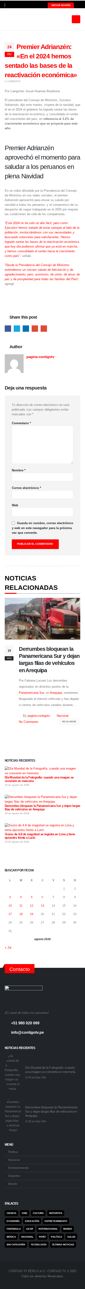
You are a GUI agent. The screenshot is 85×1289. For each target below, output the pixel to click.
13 (42, 905)
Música (11, 1237)
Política (13, 1151)
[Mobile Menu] (76, 19)
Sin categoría (16, 1244)
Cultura (38, 1213)
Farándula (14, 1229)
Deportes (14, 1175)
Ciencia (11, 1213)
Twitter (17, 328)
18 (21, 914)
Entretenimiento (18, 1167)
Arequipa (56, 692)
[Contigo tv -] (16, 19)
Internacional (48, 1229)
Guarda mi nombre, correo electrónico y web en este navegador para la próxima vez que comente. (42, 527)
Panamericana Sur (31, 692)
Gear (29, 1229)
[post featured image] (42, 619)
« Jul (8, 947)
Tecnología (39, 1244)
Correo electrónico (26, 488)
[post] (41, 770)
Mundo (12, 1183)
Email (44, 328)
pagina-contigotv (40, 357)
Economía (13, 1221)
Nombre (19, 470)
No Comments (28, 722)
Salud (71, 1237)
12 (31, 905)
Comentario (21, 423)
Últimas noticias (63, 1244)
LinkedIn (26, 328)
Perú (42, 1237)
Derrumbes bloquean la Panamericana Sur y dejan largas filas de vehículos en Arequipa (42, 807)
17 (10, 914)
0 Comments (13, 81)
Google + (35, 328)
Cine (24, 1213)
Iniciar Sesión (60, 5)
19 (31, 914)
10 (10, 905)
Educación (32, 1221)
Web (15, 505)
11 (20, 905)
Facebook (8, 328)
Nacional (62, 715)
